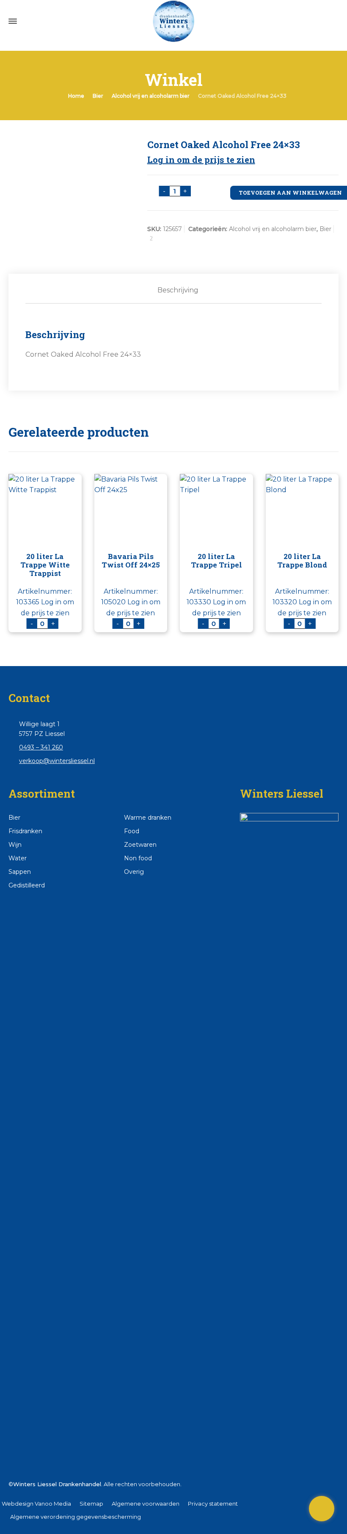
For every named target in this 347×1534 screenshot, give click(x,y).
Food (131, 831)
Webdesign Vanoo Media (36, 1503)
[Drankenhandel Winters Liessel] (173, 21)
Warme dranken (147, 817)
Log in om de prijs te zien (201, 159)
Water (17, 858)
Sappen (19, 872)
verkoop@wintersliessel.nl (57, 761)
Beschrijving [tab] (177, 290)
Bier (98, 96)
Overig (134, 872)
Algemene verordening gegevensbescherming (75, 1516)
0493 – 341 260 (41, 747)
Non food (138, 858)
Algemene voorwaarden (145, 1503)
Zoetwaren (140, 844)
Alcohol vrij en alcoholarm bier (151, 96)
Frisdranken (25, 831)
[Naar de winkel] (321, 1508)
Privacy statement (213, 1503)
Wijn (15, 844)
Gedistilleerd (26, 885)
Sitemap (91, 1503)
